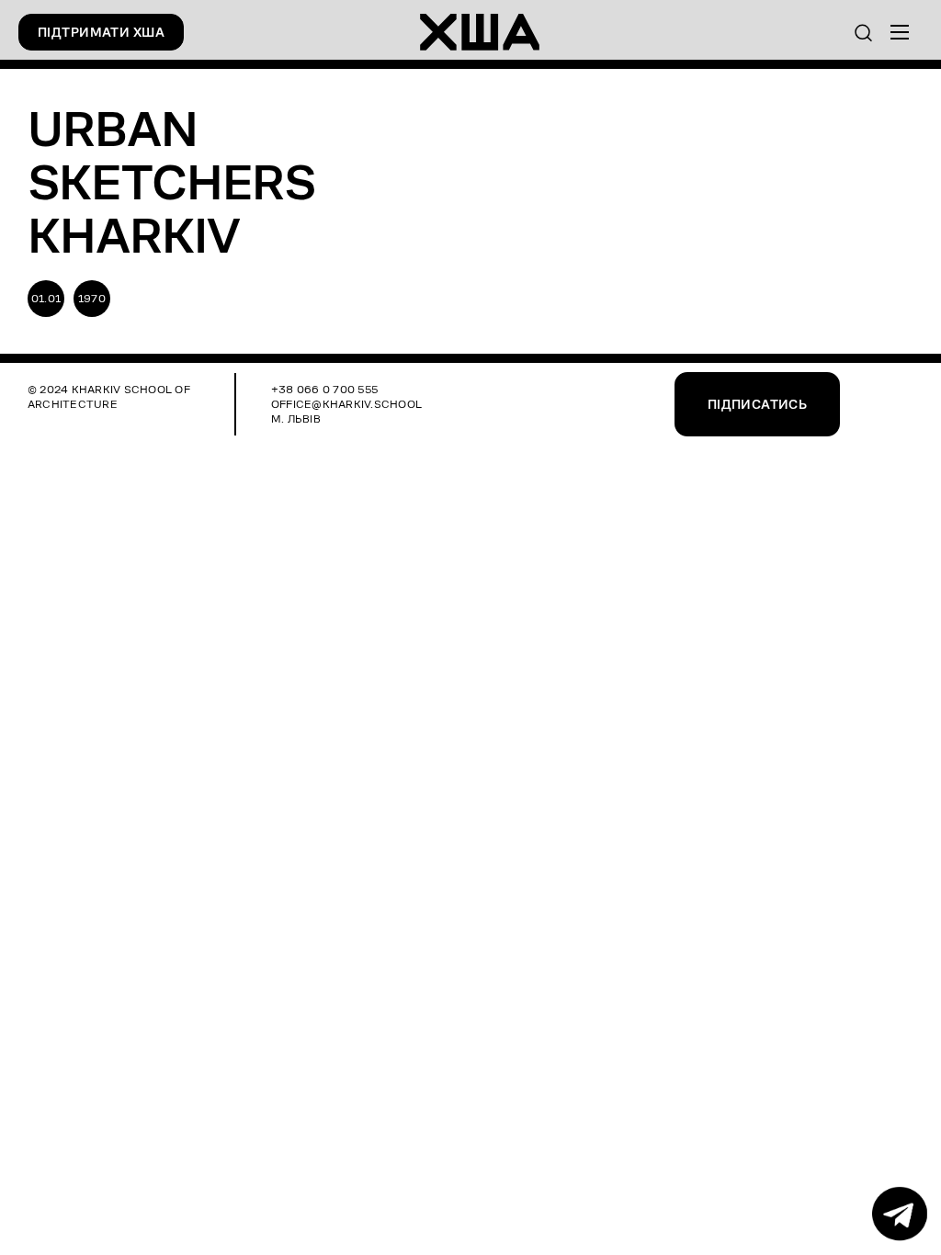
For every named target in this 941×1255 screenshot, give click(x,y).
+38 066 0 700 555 (324, 389)
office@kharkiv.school (346, 404)
